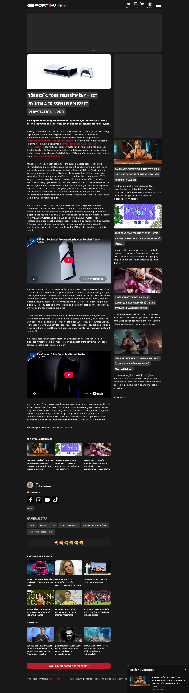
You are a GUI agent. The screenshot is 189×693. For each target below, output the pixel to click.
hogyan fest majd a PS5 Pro (48, 156)
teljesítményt (35, 140)
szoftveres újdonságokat (58, 140)
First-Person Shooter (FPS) (95, 525)
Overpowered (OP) (69, 525)
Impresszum (76, 678)
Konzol (43, 525)
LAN (53, 525)
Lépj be (53, 666)
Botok (32, 525)
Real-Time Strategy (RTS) (41, 532)
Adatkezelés (108, 678)
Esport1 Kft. (54, 678)
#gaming (30, 508)
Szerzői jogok (92, 678)
